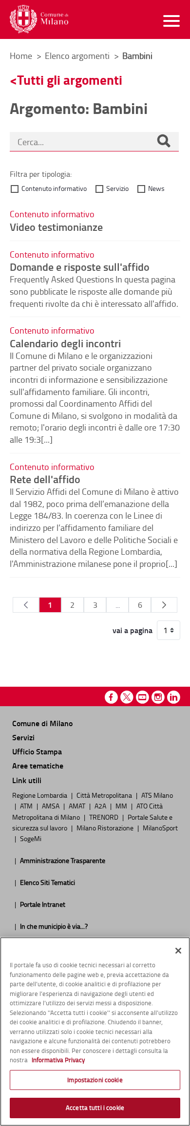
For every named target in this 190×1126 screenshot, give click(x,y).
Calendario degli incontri (65, 343)
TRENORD (104, 817)
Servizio (117, 188)
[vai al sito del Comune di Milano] (39, 19)
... (117, 605)
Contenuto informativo (54, 188)
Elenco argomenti (78, 55)
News (156, 188)
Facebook (111, 697)
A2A (101, 805)
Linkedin (173, 697)
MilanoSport (160, 827)
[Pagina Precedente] (25, 605)
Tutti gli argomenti (69, 79)
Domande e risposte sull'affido (80, 266)
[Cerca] (164, 141)
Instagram (158, 697)
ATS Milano (157, 795)
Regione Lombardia (40, 795)
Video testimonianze (56, 226)
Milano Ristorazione (105, 827)
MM (122, 805)
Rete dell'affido (45, 479)
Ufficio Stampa (37, 751)
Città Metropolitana (104, 795)
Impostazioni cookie (94, 1079)
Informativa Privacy (58, 1059)
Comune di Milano (42, 723)
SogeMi (30, 838)
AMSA (51, 805)
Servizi (23, 737)
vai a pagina (132, 630)
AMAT (78, 805)
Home (21, 55)
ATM (27, 805)
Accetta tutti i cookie (95, 1107)
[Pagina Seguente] (164, 605)
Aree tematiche (37, 765)
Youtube (142, 697)
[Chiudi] (178, 950)
